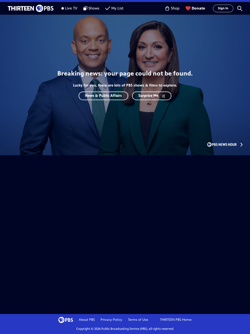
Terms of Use (138, 320)
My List (117, 8)
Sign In (223, 8)
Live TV (71, 8)
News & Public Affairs (103, 95)
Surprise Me (148, 95)
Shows (93, 8)
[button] (239, 8)
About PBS (87, 320)
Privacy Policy (111, 320)
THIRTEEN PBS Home (176, 320)
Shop (175, 8)
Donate (198, 8)
